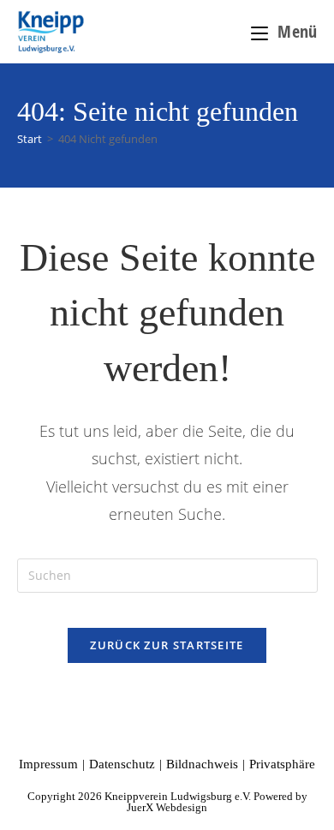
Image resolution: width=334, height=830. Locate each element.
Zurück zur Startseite (166, 645)
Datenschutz (122, 764)
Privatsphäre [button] (282, 764)
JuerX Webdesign (167, 807)
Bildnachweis (202, 764)
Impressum (48, 764)
